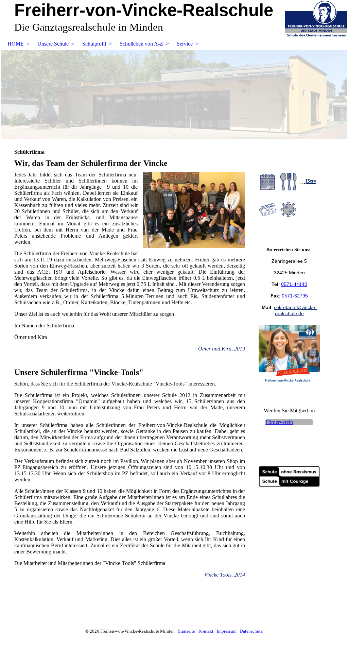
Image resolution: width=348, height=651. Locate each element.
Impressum (227, 631)
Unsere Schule (53, 44)
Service (185, 44)
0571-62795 (295, 295)
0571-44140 (294, 284)
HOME (15, 44)
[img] (174, 94)
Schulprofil (94, 44)
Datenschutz (251, 631)
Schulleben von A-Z (141, 44)
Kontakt (205, 631)
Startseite (186, 631)
